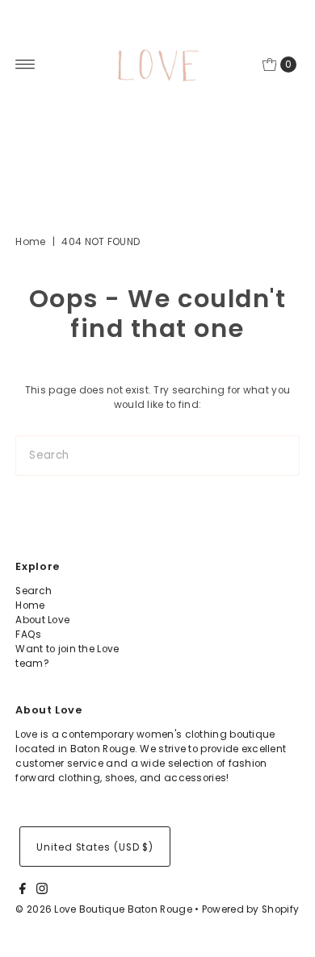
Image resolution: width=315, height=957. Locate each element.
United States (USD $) (94, 847)
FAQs (28, 634)
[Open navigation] (25, 64)
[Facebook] (22, 891)
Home (30, 241)
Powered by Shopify (250, 909)
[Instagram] (42, 891)
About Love (42, 620)
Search (33, 591)
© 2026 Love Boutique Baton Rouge (103, 909)
